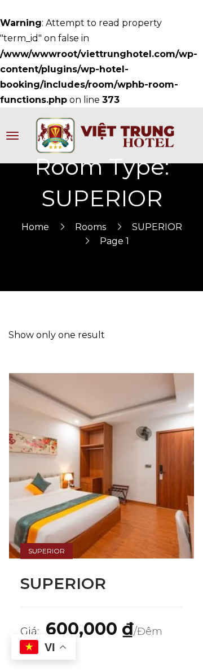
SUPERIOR (157, 227)
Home (35, 227)
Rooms (90, 227)
